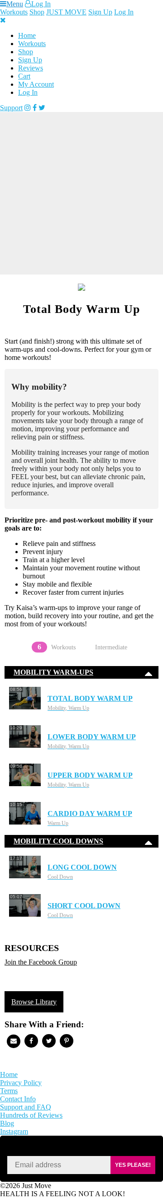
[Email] (13, 1041)
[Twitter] (41, 108)
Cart (24, 76)
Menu (14, 4)
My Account (36, 84)
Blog (7, 1123)
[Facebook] (35, 108)
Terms (9, 1091)
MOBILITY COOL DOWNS (58, 841)
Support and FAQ (25, 1107)
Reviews (30, 68)
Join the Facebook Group (41, 962)
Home (27, 35)
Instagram (14, 1131)
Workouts (14, 12)
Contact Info (18, 1099)
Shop (36, 12)
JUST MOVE (66, 12)
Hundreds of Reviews (31, 1115)
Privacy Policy (21, 1082)
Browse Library (34, 1002)
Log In (41, 4)
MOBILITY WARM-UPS (53, 672)
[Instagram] (27, 108)
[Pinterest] (66, 1041)
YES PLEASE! (133, 1165)
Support (11, 108)
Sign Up (100, 12)
